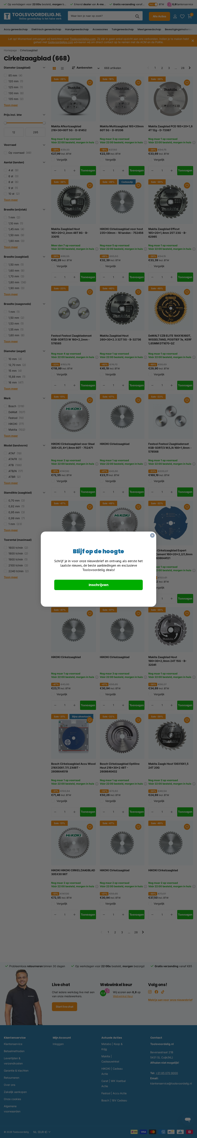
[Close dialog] (152, 535)
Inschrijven (99, 584)
